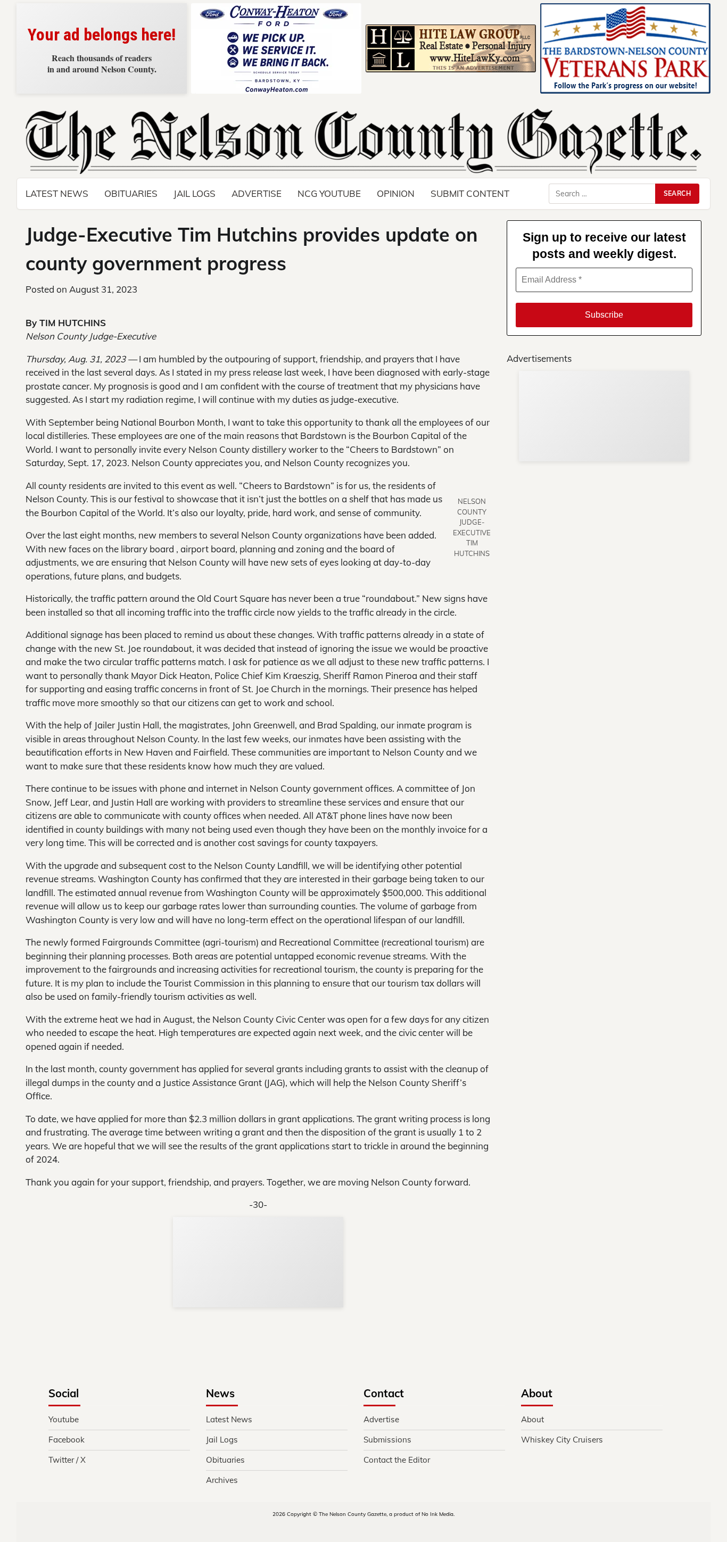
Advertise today (102, 64)
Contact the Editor (396, 1460)
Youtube (63, 1419)
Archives (222, 1480)
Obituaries (131, 193)
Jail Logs (195, 193)
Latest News (57, 193)
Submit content (470, 193)
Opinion (396, 193)
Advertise (257, 193)
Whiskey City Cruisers (562, 1440)
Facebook (66, 1440)
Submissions (387, 1440)
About (532, 1419)
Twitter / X (67, 1460)
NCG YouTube (329, 193)
